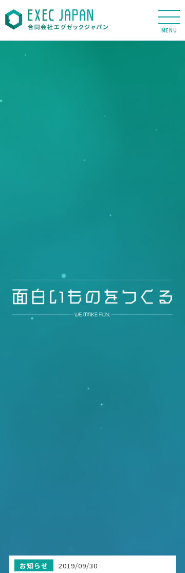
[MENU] (169, 17)
